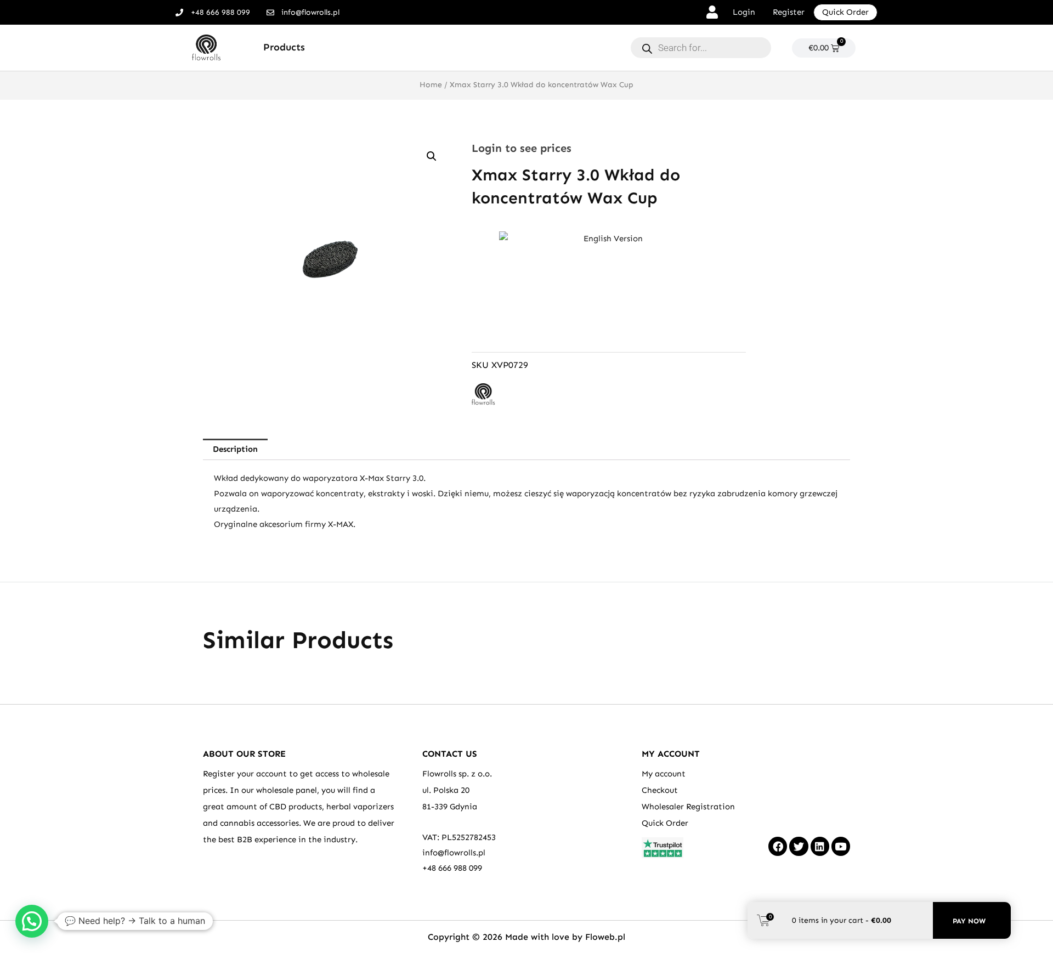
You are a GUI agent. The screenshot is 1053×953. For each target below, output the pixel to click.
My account (664, 774)
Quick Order (665, 823)
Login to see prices (521, 148)
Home (431, 84)
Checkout (660, 790)
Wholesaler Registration (688, 807)
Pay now (969, 921)
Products (284, 47)
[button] (431, 156)
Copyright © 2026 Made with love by (506, 937)
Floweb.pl (605, 937)
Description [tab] (235, 449)
